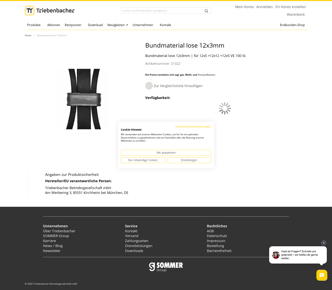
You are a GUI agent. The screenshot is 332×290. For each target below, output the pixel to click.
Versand (131, 235)
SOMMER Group (56, 235)
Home (28, 35)
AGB (210, 231)
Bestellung (215, 245)
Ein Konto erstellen (290, 6)
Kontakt (131, 231)
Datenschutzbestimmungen (193, 126)
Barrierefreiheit (219, 250)
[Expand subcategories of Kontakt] (172, 25)
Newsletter (52, 250)
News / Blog (53, 245)
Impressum (216, 240)
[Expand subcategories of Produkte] (42, 25)
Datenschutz (217, 235)
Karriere (49, 240)
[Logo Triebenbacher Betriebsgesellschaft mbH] (50, 10)
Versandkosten (206, 74)
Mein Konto (244, 6)
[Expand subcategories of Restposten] (82, 25)
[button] (174, 86)
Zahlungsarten (136, 240)
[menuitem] (35, 25)
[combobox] (166, 10)
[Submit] (206, 10)
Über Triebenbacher (59, 231)
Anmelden (264, 6)
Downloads (134, 250)
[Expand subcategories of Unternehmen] (154, 25)
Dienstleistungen (138, 245)
